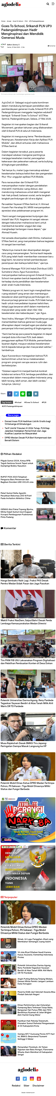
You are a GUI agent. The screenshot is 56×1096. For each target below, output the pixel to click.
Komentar (52, 46)
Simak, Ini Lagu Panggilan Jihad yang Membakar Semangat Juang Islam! (35, 940)
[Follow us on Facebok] (17, 1078)
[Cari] (48, 4)
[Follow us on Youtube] (39, 1078)
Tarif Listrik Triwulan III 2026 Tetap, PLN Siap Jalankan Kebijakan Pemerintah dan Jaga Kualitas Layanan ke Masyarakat (27, 431)
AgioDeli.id (8, 102)
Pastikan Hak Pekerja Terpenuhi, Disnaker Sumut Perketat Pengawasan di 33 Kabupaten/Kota (36, 1023)
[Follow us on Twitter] (25, 1078)
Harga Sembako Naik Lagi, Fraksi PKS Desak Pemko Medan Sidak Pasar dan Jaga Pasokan (25, 582)
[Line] (22, 394)
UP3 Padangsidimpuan (36, 21)
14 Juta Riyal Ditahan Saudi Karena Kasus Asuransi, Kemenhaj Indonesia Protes (35, 955)
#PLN (44, 402)
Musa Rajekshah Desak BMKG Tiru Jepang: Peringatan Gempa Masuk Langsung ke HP (24, 745)
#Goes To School (31, 402)
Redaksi (16, 1085)
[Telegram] (35, 394)
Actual (9, 21)
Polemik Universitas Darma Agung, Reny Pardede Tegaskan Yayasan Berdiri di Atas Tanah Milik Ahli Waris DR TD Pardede (27, 703)
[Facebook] (9, 394)
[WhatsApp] (29, 394)
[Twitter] (16, 394)
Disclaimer (38, 1085)
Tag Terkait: (7, 402)
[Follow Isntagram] (32, 1078)
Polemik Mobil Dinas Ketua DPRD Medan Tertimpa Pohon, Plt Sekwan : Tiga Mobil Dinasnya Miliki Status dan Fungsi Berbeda (27, 786)
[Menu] (54, 4)
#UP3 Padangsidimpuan (12, 406)
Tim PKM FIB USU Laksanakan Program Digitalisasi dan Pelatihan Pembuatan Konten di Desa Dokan (28, 662)
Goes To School (18, 21)
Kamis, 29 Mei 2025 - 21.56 (15, 47)
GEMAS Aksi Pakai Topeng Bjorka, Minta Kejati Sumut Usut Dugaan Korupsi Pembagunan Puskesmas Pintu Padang (17, 513)
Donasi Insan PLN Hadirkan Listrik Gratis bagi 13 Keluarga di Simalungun (28, 422)
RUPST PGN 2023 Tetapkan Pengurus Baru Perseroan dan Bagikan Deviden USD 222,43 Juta (17, 479)
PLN (26, 21)
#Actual (18, 402)
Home (3, 21)
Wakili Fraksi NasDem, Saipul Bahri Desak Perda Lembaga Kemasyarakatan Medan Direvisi (26, 622)
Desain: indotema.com (28, 1092)
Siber (26, 1085)
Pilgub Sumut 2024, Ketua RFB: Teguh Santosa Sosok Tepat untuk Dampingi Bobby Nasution (17, 463)
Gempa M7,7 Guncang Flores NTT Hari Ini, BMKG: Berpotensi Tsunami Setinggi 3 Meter (36, 1036)
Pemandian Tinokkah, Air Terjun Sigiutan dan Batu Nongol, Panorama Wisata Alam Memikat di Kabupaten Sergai (35, 1051)
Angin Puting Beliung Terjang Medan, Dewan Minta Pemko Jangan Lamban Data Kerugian (35, 981)
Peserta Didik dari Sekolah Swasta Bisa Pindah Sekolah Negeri (36, 993)
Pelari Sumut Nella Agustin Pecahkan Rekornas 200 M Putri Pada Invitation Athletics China (16, 496)
